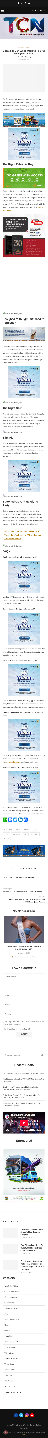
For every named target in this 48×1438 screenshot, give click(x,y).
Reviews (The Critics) (12, 1342)
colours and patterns (12, 762)
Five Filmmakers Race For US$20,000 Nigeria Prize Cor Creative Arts (32, 1248)
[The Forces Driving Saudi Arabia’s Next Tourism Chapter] (10, 1233)
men (18, 830)
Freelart (24, 1434)
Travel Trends (9, 1369)
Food (6, 1314)
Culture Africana (10, 1297)
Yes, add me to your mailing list (18, 1029)
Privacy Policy (35, 1425)
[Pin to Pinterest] (26, 868)
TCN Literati (9, 1353)
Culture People (9, 1302)
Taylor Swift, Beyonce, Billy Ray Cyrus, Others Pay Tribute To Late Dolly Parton (21, 1096)
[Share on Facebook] (21, 868)
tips (25, 834)
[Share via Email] (35, 868)
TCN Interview (9, 1347)
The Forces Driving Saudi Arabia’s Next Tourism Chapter (23, 1073)
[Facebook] (18, 3)
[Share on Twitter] (23, 868)
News (6, 1325)
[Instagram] (25, 3)
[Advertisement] (24, 286)
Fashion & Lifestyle (24, 47)
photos (26, 830)
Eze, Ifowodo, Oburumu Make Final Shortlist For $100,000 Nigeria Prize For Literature (21, 1088)
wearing (34, 834)
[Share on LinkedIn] (29, 868)
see (35, 830)
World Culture (9, 1386)
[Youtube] (29, 3)
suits (6, 834)
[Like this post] (16, 868)
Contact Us (24, 1428)
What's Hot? (8, 1381)
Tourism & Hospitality (12, 1358)
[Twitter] (22, 3)
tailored (16, 834)
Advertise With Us (22, 1425)
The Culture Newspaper (25, 57)
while (6, 839)
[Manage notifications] (6, 1432)
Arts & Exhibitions (11, 1286)
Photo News (8, 1336)
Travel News (9, 1364)
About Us (10, 1425)
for (10, 830)
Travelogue (8, 1375)
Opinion (7, 1330)
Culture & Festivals (11, 1291)
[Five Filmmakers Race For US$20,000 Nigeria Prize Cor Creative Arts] (10, 1249)
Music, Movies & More (12, 1319)
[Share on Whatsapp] (32, 868)
